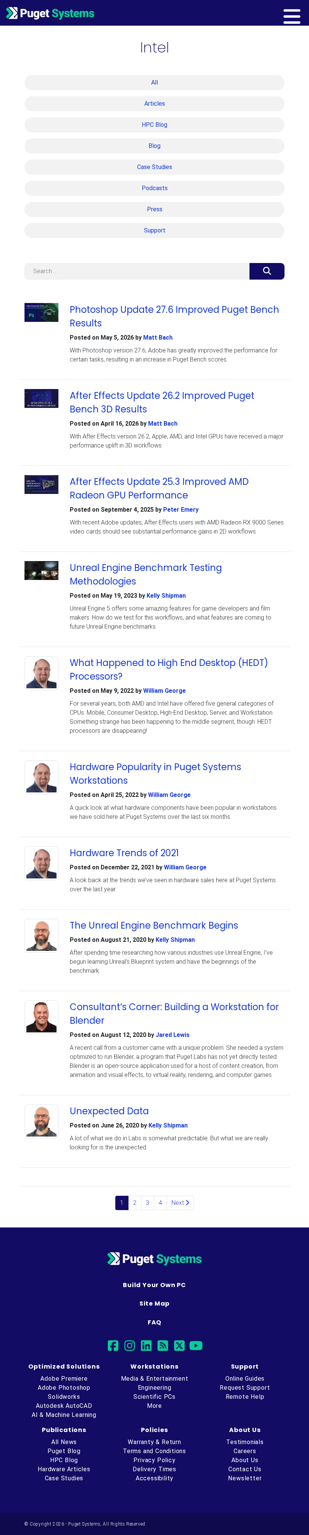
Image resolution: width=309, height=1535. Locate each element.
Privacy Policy (154, 1460)
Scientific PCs (154, 1396)
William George (164, 690)
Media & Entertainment (154, 1378)
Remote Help (245, 1396)
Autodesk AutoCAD (64, 1405)
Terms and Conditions (154, 1451)
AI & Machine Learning (64, 1414)
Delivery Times (154, 1469)
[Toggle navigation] (304, 13)
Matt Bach (158, 337)
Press (154, 209)
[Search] (267, 271)
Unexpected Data (109, 1111)
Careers (245, 1451)
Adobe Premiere (63, 1378)
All (154, 82)
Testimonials (245, 1442)
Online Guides (245, 1378)
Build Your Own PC (154, 1285)
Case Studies (154, 167)
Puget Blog (64, 1451)
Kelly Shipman (166, 595)
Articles (154, 103)
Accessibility (154, 1478)
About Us (244, 1460)
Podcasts (155, 188)
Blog (154, 145)
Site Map (154, 1303)
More (154, 1405)
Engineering (154, 1387)
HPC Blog (154, 124)
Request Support (245, 1387)
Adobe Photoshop (64, 1387)
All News (64, 1442)
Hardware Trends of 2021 (124, 853)
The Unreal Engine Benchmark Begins (154, 925)
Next (178, 1202)
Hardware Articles (64, 1469)
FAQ (154, 1322)
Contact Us (245, 1469)
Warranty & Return (154, 1442)
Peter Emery (181, 509)
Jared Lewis (173, 1034)
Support (154, 230)
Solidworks (64, 1396)
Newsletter (245, 1478)
